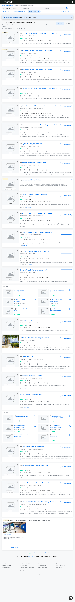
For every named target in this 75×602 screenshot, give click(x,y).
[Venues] (72, 2)
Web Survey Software (24, 569)
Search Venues (5, 5)
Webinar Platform (23, 570)
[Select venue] (35, 290)
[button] (35, 8)
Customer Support (42, 565)
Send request (32, 556)
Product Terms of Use (60, 563)
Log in (7, 17)
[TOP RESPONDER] (21, 33)
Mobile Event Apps (23, 565)
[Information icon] (71, 11)
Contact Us (40, 563)
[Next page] (48, 552)
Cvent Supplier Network (7, 561)
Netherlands (13, 5)
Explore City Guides (6, 567)
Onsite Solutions (5, 569)
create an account (15, 17)
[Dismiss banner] (71, 17)
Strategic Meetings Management (27, 567)
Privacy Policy (59, 561)
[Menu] (1, 2)
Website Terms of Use (60, 565)
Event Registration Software (26, 563)
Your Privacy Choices (42, 567)
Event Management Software (26, 561)
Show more (25, 63)
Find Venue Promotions (6, 565)
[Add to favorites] (17, 32)
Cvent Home (40, 561)
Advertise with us (60, 567)
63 (45, 552)
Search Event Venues (6, 563)
